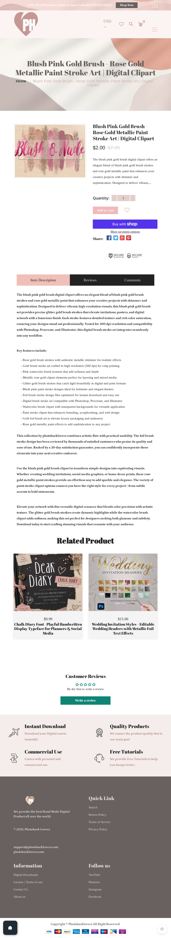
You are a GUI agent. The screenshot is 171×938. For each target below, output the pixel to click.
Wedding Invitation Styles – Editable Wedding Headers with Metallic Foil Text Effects (123, 629)
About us (19, 896)
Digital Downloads (26, 874)
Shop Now (126, 5)
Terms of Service (100, 822)
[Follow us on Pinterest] (128, 238)
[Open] (10, 928)
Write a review (85, 700)
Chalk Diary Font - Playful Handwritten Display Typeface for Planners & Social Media (48, 629)
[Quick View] (58, 588)
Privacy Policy (98, 829)
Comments (132, 280)
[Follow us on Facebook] (109, 238)
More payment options (125, 231)
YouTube (94, 874)
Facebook (95, 896)
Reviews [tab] (90, 280)
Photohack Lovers (37, 829)
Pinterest (94, 882)
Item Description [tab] (43, 280)
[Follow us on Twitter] (115, 238)
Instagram (95, 889)
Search (93, 807)
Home (21, 81)
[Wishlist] (127, 210)
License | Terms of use (28, 882)
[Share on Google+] (122, 238)
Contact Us (21, 889)
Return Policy (97, 814)
